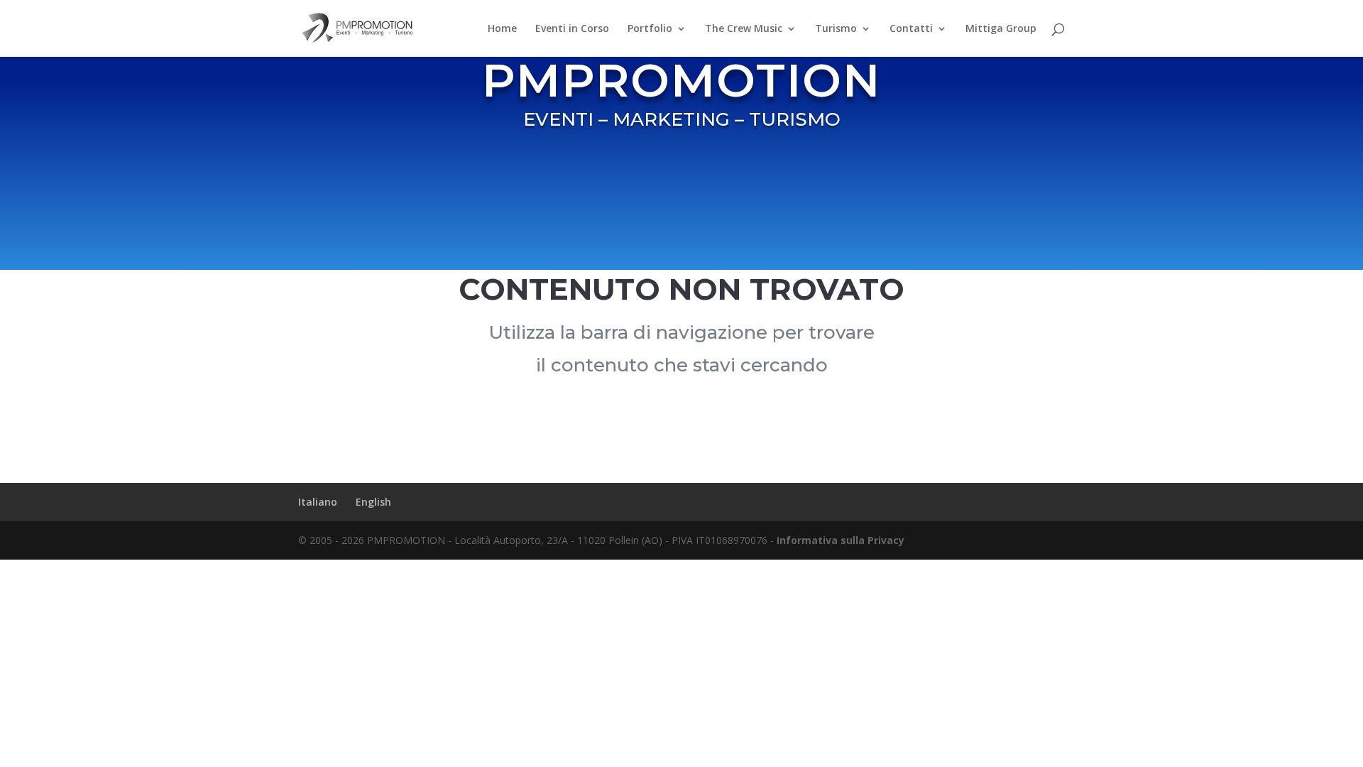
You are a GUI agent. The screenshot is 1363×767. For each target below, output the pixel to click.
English (373, 501)
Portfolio (650, 29)
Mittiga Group (1000, 29)
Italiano (317, 501)
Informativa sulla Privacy (840, 540)
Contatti (911, 29)
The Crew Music (743, 29)
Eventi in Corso (572, 29)
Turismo (836, 29)
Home (502, 29)
